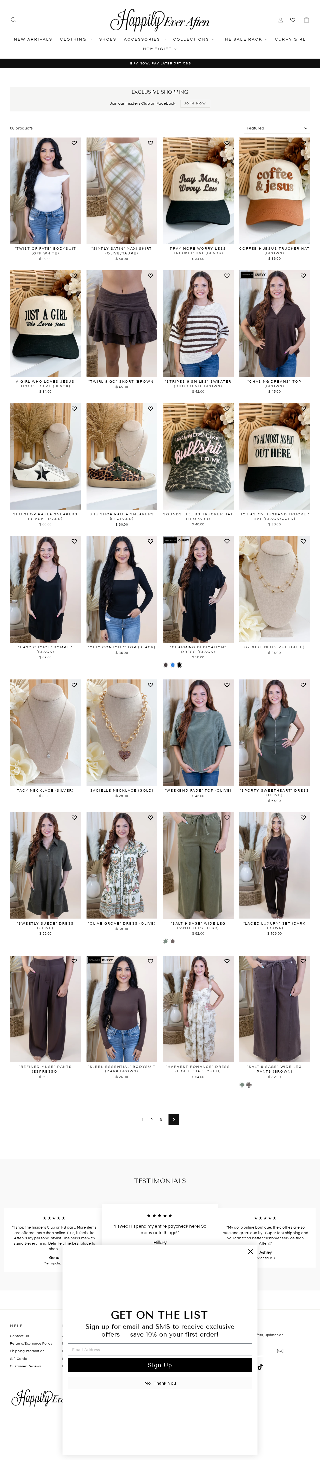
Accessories (143, 39)
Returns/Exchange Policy (31, 1343)
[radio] (165, 665)
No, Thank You (160, 1383)
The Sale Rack (243, 39)
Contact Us (19, 1336)
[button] (75, 145)
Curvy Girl (290, 39)
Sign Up (160, 1365)
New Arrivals (33, 39)
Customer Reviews (25, 1366)
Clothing (74, 39)
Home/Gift (158, 49)
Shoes (107, 39)
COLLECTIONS (192, 39)
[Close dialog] (251, 1252)
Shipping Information (27, 1351)
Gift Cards (18, 1359)
